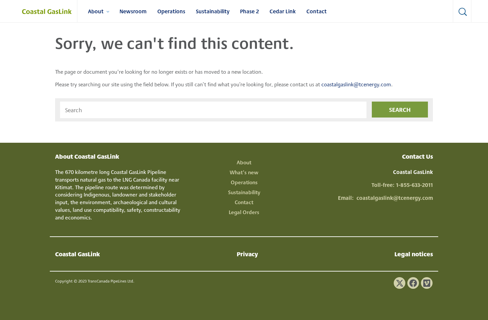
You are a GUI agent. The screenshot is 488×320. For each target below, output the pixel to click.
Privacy (247, 254)
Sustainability (212, 11)
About (98, 12)
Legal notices (413, 254)
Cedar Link (283, 11)
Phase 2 (249, 11)
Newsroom (133, 11)
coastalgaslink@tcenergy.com (356, 84)
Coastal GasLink (77, 254)
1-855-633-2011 (414, 185)
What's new (244, 172)
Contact (316, 11)
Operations (171, 11)
